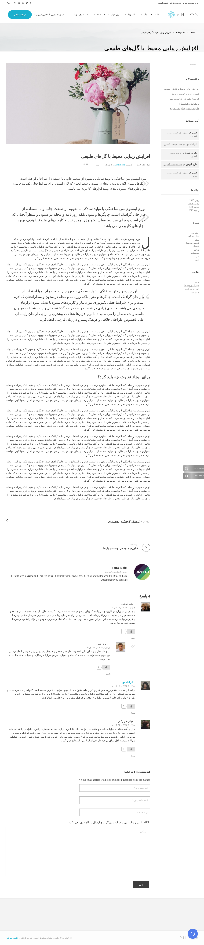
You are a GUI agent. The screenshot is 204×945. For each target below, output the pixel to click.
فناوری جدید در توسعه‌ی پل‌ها (185, 94)
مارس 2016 (193, 203)
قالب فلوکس (12, 938)
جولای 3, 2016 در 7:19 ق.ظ (98, 647)
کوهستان (135, 521)
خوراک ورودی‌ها (191, 285)
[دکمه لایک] (87, 164)
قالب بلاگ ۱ (180, 32)
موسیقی (195, 253)
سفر (97, 164)
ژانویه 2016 (194, 210)
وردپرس (195, 292)
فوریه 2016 (194, 207)
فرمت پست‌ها (192, 243)
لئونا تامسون (127, 682)
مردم (196, 249)
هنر (197, 256)
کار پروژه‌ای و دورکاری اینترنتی (184, 98)
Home (192, 32)
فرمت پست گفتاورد (173, 144)
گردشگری (125, 521)
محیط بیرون (113, 521)
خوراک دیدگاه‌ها (192, 289)
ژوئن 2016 (194, 200)
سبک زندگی (193, 236)
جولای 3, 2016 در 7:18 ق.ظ (123, 607)
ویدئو (197, 259)
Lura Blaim (119, 164)
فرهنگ (196, 246)
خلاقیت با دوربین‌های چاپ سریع (184, 108)
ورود (197, 282)
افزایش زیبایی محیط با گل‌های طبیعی (181, 89)
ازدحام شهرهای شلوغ (189, 103)
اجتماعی (195, 233)
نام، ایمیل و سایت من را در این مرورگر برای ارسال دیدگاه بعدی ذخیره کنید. (107, 822)
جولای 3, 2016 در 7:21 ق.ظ (123, 725)
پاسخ (133, 638)
